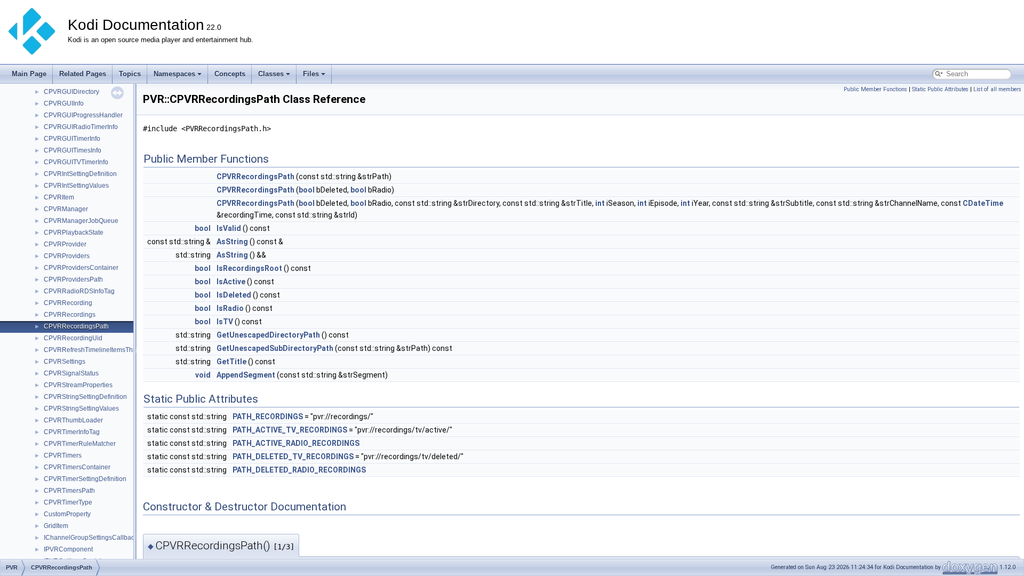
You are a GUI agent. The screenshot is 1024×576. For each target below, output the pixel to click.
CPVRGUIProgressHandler (83, 115)
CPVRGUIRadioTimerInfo (81, 127)
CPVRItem (59, 197)
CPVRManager (66, 209)
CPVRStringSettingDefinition (85, 397)
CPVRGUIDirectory (71, 91)
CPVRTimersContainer (77, 467)
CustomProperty (67, 514)
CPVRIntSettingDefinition (80, 174)
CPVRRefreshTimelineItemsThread (95, 350)
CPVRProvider (65, 244)
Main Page (29, 74)
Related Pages (82, 74)
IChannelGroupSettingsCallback (91, 537)
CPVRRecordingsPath (76, 326)
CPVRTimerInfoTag (72, 432)
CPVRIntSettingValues (76, 185)
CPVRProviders (67, 256)
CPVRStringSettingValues (81, 408)
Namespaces (174, 74)
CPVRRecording (68, 303)
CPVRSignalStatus (71, 373)
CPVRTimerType (68, 502)
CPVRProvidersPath (73, 279)
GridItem (56, 526)
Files (311, 74)
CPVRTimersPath (69, 490)
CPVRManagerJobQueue (81, 221)
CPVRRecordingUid (73, 338)
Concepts (229, 74)
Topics (130, 74)
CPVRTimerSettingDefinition (85, 479)
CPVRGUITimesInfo (72, 150)
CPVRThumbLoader (73, 420)
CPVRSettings (64, 361)
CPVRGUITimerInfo (72, 138)
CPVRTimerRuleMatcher (80, 443)
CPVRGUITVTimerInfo (76, 162)
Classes (271, 74)
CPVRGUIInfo (64, 103)
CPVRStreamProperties (78, 385)
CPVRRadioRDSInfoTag (79, 291)
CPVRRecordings (69, 314)
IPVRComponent (68, 549)
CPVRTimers (63, 455)
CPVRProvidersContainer (81, 267)
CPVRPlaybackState (73, 232)
